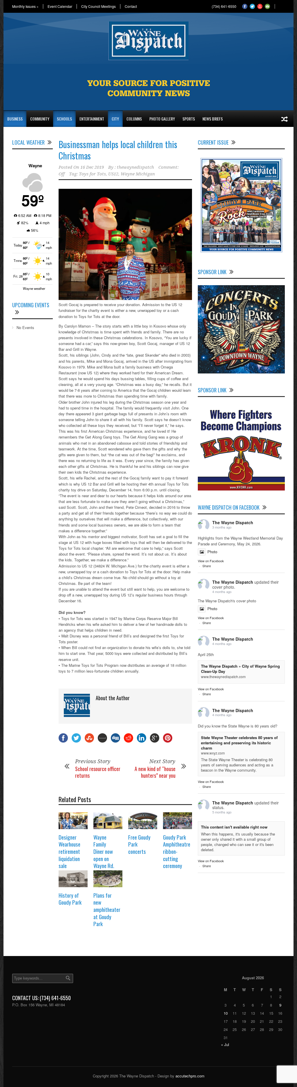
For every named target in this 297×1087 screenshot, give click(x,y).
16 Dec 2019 (92, 167)
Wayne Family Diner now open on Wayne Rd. (103, 851)
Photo (212, 551)
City (115, 119)
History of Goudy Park (70, 898)
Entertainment (91, 119)
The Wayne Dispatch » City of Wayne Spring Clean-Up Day (240, 668)
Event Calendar (60, 6)
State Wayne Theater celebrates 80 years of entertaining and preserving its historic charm (239, 743)
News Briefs (212, 119)
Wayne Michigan (138, 174)
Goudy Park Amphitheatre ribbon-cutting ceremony (176, 851)
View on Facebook (211, 560)
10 (226, 1013)
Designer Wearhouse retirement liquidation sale (69, 851)
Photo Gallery (162, 119)
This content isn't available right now (234, 827)
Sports (188, 119)
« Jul (225, 1044)
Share (206, 565)
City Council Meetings (98, 6)
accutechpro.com (189, 1076)
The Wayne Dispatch (232, 522)
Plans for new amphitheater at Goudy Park (106, 909)
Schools (64, 119)
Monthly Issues (25, 6)
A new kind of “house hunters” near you (155, 772)
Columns (134, 119)
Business (15, 119)
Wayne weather (34, 288)
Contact (131, 6)
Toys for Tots (92, 174)
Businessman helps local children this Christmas (118, 150)
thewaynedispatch (135, 167)
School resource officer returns (97, 772)
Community (39, 119)
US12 (113, 174)
